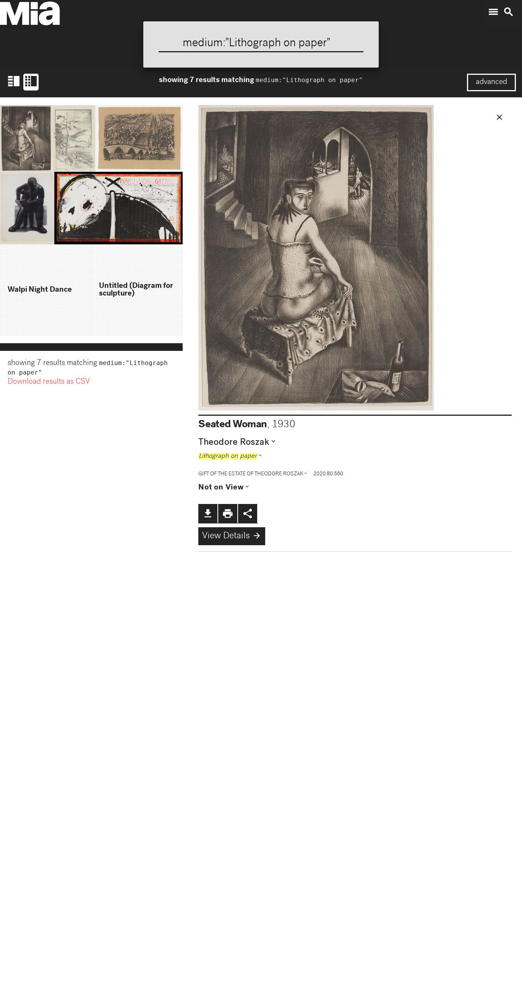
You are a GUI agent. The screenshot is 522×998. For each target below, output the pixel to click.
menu (493, 12)
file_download (208, 513)
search (508, 12)
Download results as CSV (49, 382)
